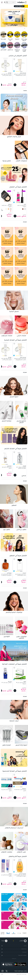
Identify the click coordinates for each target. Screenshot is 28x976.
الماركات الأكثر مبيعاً (22, 955)
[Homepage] (20, 2)
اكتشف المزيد (3, 49)
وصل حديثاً (3, 39)
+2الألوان (2, 210)
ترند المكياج (10, 49)
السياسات (24, 952)
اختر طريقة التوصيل (19, 6)
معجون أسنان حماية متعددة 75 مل (20, 790)
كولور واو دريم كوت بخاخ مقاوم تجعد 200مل (21, 468)
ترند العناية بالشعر (17, 50)
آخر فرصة (17, 39)
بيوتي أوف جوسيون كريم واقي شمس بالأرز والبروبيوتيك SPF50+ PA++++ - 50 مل (20, 75)
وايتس (25, 945)
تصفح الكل (25, 372)
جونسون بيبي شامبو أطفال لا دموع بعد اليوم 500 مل (20, 876)
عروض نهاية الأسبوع (24, 40)
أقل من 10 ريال (10, 40)
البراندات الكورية (24, 50)
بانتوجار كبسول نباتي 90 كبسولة (21, 683)
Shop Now (25, 90)
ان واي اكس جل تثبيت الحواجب (21, 206)
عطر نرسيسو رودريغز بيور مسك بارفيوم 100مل (20, 575)
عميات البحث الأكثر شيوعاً (21, 974)
